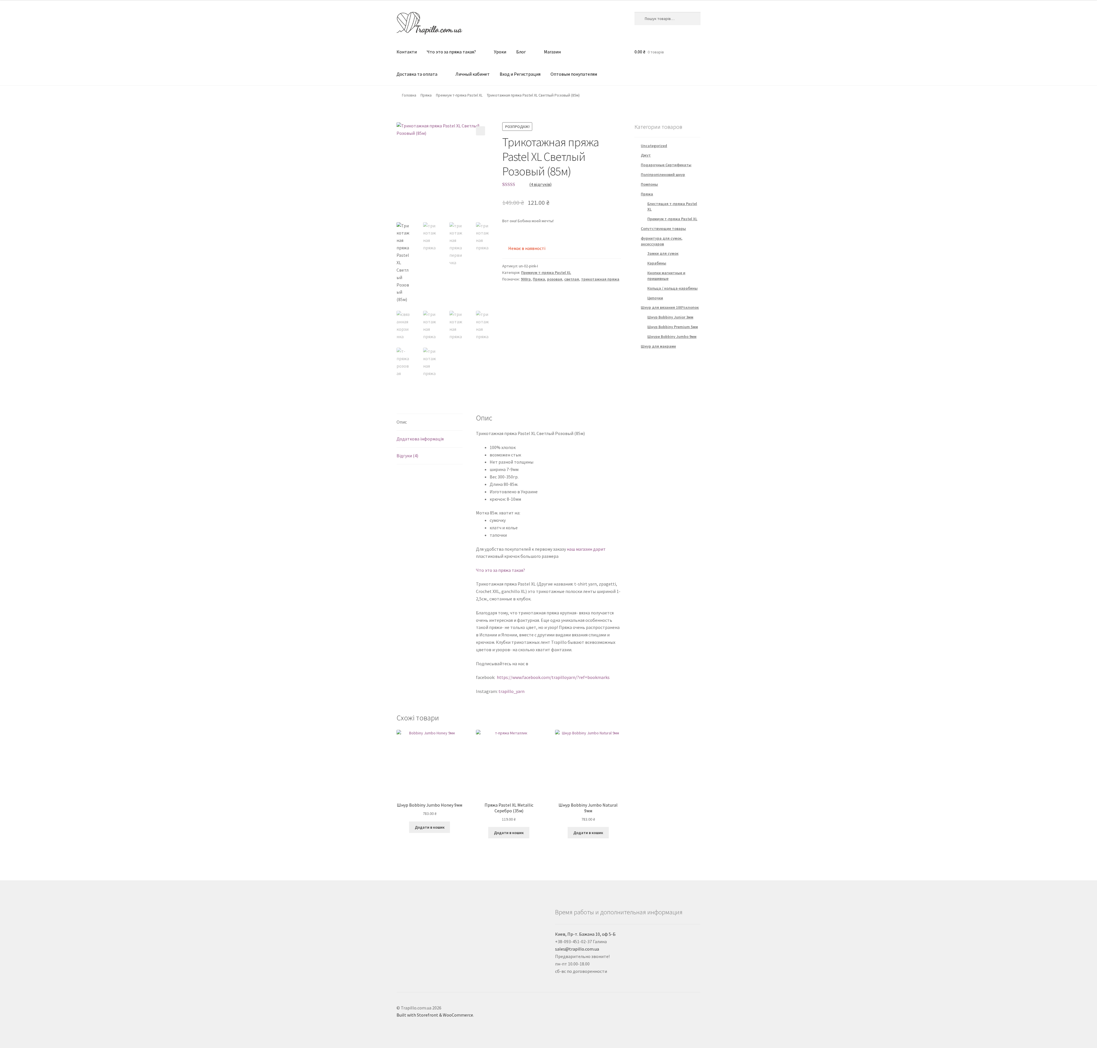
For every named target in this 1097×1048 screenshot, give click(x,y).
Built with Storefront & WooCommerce (435, 1015)
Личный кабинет (472, 74)
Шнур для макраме (658, 346)
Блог (521, 52)
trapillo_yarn (512, 691)
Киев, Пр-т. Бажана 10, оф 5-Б (585, 934)
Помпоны (649, 184)
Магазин (552, 52)
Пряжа (426, 95)
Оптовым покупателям (573, 74)
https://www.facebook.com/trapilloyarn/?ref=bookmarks (553, 677)
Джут (646, 155)
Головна (409, 95)
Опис (402, 422)
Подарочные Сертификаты (666, 164)
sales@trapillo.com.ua (577, 949)
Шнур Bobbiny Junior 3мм (670, 317)
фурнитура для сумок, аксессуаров (661, 241)
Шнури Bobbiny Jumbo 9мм (671, 336)
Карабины (656, 263)
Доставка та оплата (417, 74)
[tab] (430, 422)
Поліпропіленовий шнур (663, 174)
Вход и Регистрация (520, 74)
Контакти (407, 52)
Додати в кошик (430, 827)
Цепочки (655, 297)
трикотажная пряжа (600, 279)
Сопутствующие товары (663, 228)
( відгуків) (540, 184)
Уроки (500, 52)
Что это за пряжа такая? (451, 52)
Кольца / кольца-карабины (672, 288)
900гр (526, 279)
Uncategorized (654, 145)
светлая (571, 279)
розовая (554, 279)
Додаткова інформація (420, 439)
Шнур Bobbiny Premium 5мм (672, 326)
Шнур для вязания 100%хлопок (670, 307)
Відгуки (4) (407, 455)
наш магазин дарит (586, 549)
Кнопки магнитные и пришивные (666, 275)
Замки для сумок (662, 253)
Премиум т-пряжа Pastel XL (459, 95)
